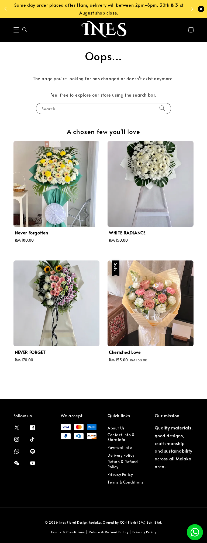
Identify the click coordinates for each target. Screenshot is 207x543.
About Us (116, 428)
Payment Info (120, 447)
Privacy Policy (120, 474)
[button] (16, 30)
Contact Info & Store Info (121, 437)
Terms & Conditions (125, 482)
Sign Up (117, 9)
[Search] (162, 108)
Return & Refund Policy (123, 464)
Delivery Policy (121, 455)
